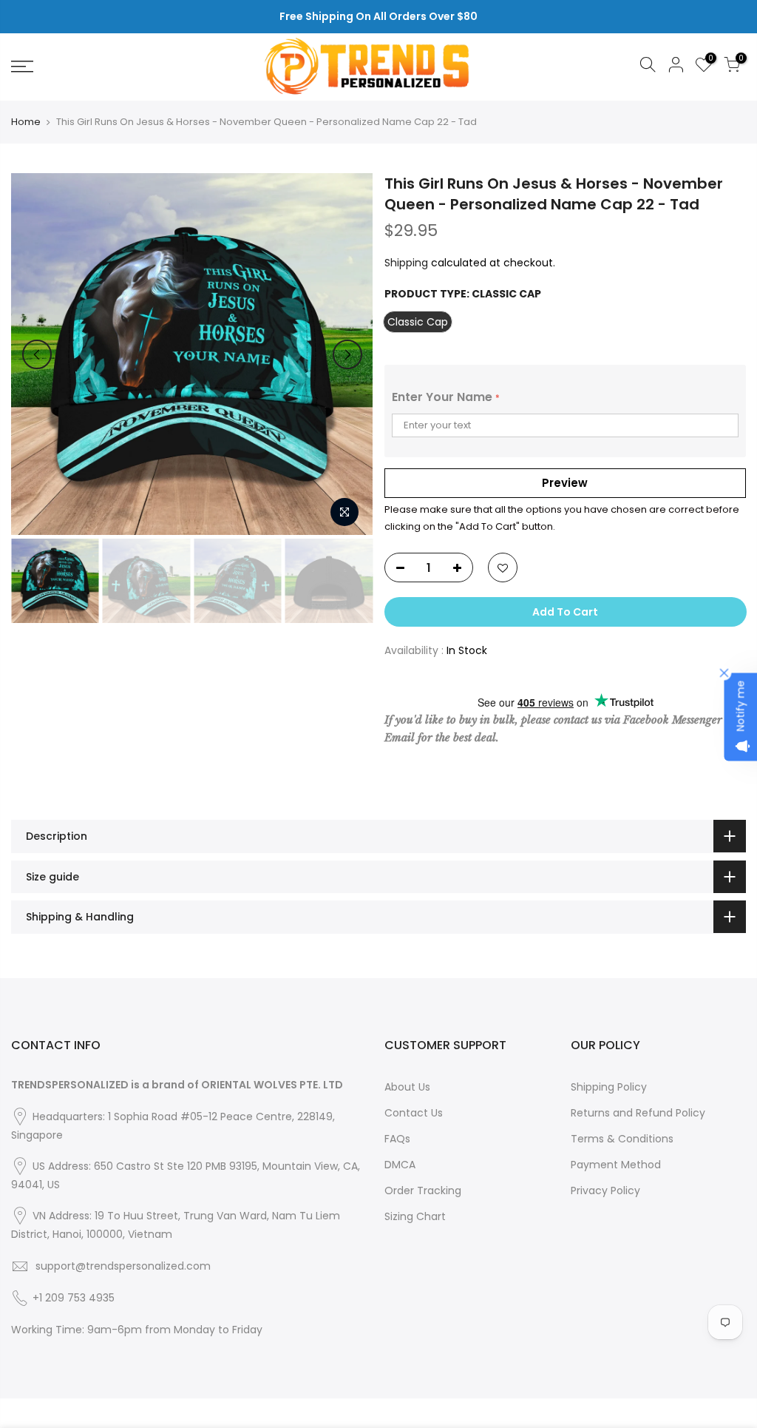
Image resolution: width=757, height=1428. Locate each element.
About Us (407, 1087)
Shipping (406, 262)
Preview (565, 483)
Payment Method (616, 1164)
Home (26, 122)
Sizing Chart (415, 1216)
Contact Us (413, 1112)
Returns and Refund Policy (638, 1112)
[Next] (347, 354)
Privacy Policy (605, 1190)
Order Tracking (422, 1190)
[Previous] (37, 354)
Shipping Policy (609, 1087)
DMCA (399, 1164)
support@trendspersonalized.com (123, 1266)
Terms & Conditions (622, 1138)
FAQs (397, 1138)
